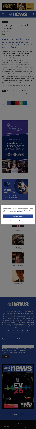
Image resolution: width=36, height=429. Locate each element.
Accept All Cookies (18, 216)
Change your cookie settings (18, 220)
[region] (18, 214)
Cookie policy (20, 211)
